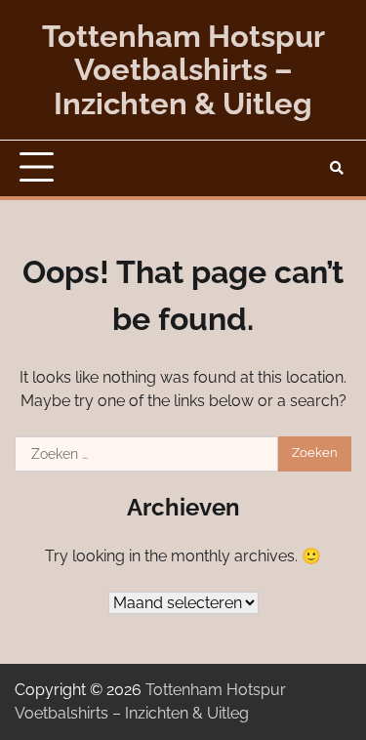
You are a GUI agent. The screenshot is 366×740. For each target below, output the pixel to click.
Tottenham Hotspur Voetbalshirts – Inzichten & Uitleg (183, 70)
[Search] (336, 168)
